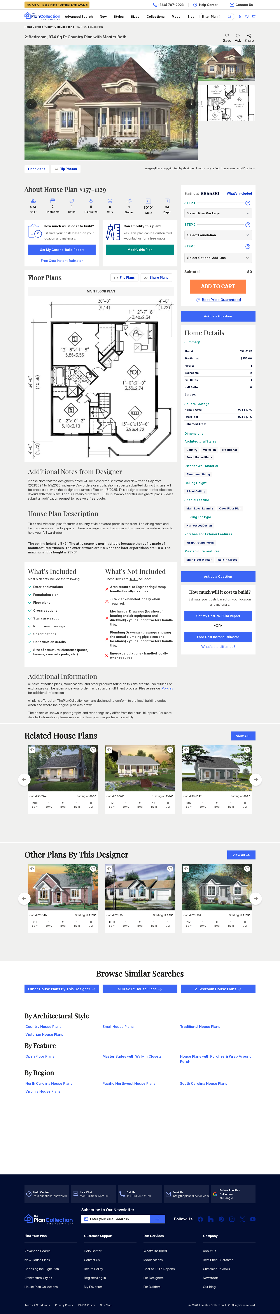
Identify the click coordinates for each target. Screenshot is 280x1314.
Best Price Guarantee (218, 1260)
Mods (176, 16)
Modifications (153, 1260)
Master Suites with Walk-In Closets (132, 1056)
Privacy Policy (64, 1305)
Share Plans (159, 277)
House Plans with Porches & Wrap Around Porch (216, 1059)
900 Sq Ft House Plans (137, 989)
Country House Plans (59, 26)
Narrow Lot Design (199, 525)
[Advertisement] (140, 1140)
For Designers (154, 1278)
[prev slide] (24, 779)
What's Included (155, 1251)
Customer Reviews (216, 1269)
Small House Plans (199, 457)
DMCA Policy (86, 1305)
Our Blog (209, 1287)
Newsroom (211, 1278)
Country (191, 449)
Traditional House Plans (200, 1026)
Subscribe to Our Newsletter (107, 1209)
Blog (190, 16)
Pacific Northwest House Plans (129, 1083)
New (103, 16)
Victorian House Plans (44, 1034)
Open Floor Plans (39, 1056)
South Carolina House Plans (203, 1083)
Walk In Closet (227, 559)
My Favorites (93, 1287)
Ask (238, 40)
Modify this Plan (140, 250)
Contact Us (92, 1260)
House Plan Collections (41, 1287)
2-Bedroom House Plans (215, 989)
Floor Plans (37, 169)
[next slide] (255, 779)
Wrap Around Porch (200, 542)
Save (227, 40)
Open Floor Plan (230, 508)
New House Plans (37, 1260)
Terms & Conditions (37, 1305)
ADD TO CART (218, 286)
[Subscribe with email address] (157, 1219)
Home (28, 26)
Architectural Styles (38, 1278)
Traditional (229, 449)
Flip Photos (68, 169)
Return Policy (93, 1269)
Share (249, 40)
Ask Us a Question (218, 316)
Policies (167, 688)
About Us (209, 1251)
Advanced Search (79, 16)
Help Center (93, 1251)
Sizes (135, 16)
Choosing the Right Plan (41, 1269)
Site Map (106, 1305)
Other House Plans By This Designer (59, 989)
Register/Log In (95, 1278)
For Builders (152, 1287)
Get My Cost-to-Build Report (62, 250)
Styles (119, 16)
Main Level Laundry (200, 508)
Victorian (209, 449)
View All (239, 855)
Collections (156, 16)
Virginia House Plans (43, 1091)
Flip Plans (127, 277)
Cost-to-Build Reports (159, 1269)
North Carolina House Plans (48, 1083)
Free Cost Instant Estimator (218, 637)
